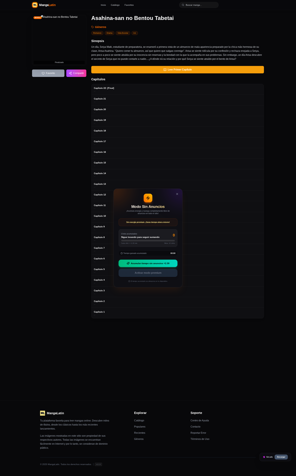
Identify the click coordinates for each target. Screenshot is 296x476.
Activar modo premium (148, 273)
